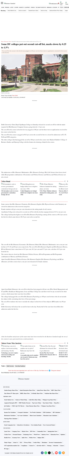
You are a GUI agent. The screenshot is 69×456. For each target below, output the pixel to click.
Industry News (45, 434)
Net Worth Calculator (35, 412)
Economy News (16, 437)
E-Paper (16, 7)
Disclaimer (44, 442)
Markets (21, 7)
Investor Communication (55, 442)
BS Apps (6, 449)
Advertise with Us (40, 445)
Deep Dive (56, 403)
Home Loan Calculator (35, 415)
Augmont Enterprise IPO (10, 403)
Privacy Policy (27, 442)
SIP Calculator (56, 412)
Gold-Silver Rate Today (35, 400)
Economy (55, 7)
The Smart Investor (41, 7)
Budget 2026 (41, 437)
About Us (15, 442)
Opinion (33, 7)
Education (6, 41)
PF (58, 7)
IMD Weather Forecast (24, 403)
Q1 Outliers (7, 406)
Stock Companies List (9, 425)
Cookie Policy (36, 442)
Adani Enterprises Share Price (27, 390)
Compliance (24, 445)
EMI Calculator (47, 412)
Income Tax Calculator (10, 412)
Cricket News (7, 434)
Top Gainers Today (47, 403)
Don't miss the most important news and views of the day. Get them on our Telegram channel (34, 370)
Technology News (27, 434)
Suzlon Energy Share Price (11, 390)
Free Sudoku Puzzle (36, 425)
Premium (7, 7)
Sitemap (49, 445)
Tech (61, 7)
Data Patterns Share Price (33, 406)
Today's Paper (7, 442)
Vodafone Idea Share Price (51, 393)
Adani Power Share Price (43, 390)
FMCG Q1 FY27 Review (18, 406)
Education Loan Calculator (50, 415)
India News (24, 437)
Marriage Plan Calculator (10, 418)
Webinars (49, 7)
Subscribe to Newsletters (23, 425)
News (10, 41)
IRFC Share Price (55, 390)
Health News (7, 437)
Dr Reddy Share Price (37, 393)
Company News (16, 431)
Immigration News (52, 431)
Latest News (7, 431)
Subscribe (55, 445)
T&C (21, 442)
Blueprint (27, 7)
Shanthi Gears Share (33, 10)
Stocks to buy (44, 10)
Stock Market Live (12, 10)
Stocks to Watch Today (21, 400)
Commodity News (41, 431)
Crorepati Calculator (23, 412)
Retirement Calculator (10, 415)
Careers (62, 445)
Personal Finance (17, 434)
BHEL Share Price (25, 393)
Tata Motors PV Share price (11, 393)
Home (2, 7)
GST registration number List (11, 445)
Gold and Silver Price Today (56, 10)
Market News (25, 431)
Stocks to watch (22, 10)
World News (37, 434)
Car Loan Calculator (22, 415)
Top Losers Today (36, 403)
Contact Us (32, 445)
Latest (12, 7)
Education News (55, 434)
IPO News (32, 431)
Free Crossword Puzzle (49, 425)
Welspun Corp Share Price (49, 400)
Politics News (32, 437)
